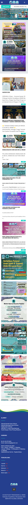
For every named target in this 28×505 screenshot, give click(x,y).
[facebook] (14, 489)
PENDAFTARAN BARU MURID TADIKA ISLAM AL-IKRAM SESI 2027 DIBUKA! (13, 36)
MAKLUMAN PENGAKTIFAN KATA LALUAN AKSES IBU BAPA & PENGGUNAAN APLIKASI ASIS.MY (12, 238)
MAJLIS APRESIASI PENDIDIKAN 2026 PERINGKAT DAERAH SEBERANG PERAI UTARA (13, 122)
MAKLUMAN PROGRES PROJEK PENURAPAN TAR (11, 178)
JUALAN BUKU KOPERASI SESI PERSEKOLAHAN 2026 (11, 208)
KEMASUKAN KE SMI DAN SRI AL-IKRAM (13, 54)
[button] (2, 13)
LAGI (23, 104)
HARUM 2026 (6, 92)
